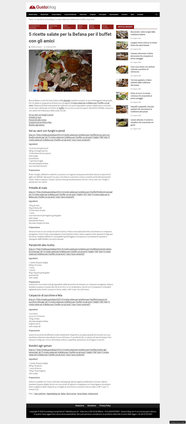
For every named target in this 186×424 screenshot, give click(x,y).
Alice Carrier (71, 393)
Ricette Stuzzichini (67, 27)
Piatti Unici (83, 14)
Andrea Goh (93, 393)
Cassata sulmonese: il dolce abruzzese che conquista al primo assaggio (142, 56)
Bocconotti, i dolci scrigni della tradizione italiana (143, 33)
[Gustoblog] (42, 7)
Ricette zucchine (105, 27)
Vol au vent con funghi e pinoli (41, 115)
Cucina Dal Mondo (70, 14)
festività (66, 100)
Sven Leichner (40, 393)
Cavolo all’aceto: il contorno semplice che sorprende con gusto (142, 122)
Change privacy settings (177, 422)
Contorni (124, 14)
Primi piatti (102, 14)
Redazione (80, 405)
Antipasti (93, 14)
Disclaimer (92, 405)
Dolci (132, 14)
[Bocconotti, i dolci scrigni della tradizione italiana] (122, 35)
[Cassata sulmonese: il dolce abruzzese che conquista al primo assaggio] (122, 56)
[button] (156, 14)
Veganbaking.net (53, 393)
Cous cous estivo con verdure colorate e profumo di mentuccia (143, 69)
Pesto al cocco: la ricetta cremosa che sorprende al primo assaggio (141, 96)
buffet (61, 108)
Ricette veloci (33, 14)
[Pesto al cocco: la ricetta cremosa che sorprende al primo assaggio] (122, 96)
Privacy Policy (105, 405)
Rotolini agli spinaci (36, 125)
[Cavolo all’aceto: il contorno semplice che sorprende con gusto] (122, 123)
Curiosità (140, 14)
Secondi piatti (113, 14)
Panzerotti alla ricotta (37, 120)
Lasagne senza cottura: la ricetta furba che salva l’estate (144, 43)
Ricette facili (44, 14)
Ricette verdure (92, 27)
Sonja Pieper (82, 393)
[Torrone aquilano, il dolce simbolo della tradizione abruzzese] (122, 83)
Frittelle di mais (35, 117)
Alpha (63, 393)
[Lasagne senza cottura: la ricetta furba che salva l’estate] (122, 45)
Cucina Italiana (56, 14)
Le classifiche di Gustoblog (34, 27)
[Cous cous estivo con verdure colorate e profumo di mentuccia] (122, 69)
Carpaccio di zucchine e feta (40, 122)
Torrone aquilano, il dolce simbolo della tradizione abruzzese (141, 82)
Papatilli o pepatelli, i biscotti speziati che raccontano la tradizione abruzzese (142, 109)
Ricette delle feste (53, 27)
